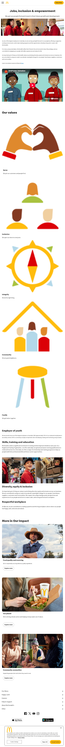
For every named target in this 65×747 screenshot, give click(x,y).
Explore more (8, 568)
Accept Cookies (55, 742)
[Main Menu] (3, 3)
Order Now (59, 3)
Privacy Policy (21, 737)
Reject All (44, 742)
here (22, 63)
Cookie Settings (14, 741)
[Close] (61, 728)
